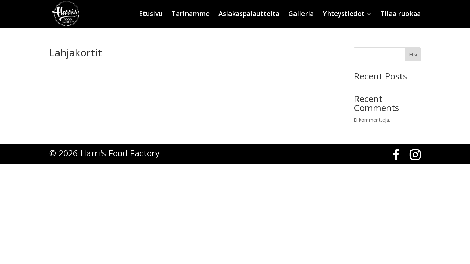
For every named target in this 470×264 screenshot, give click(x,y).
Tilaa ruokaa (401, 14)
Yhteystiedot (344, 14)
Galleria (301, 14)
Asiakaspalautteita (248, 14)
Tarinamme (191, 14)
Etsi (413, 54)
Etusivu (151, 14)
